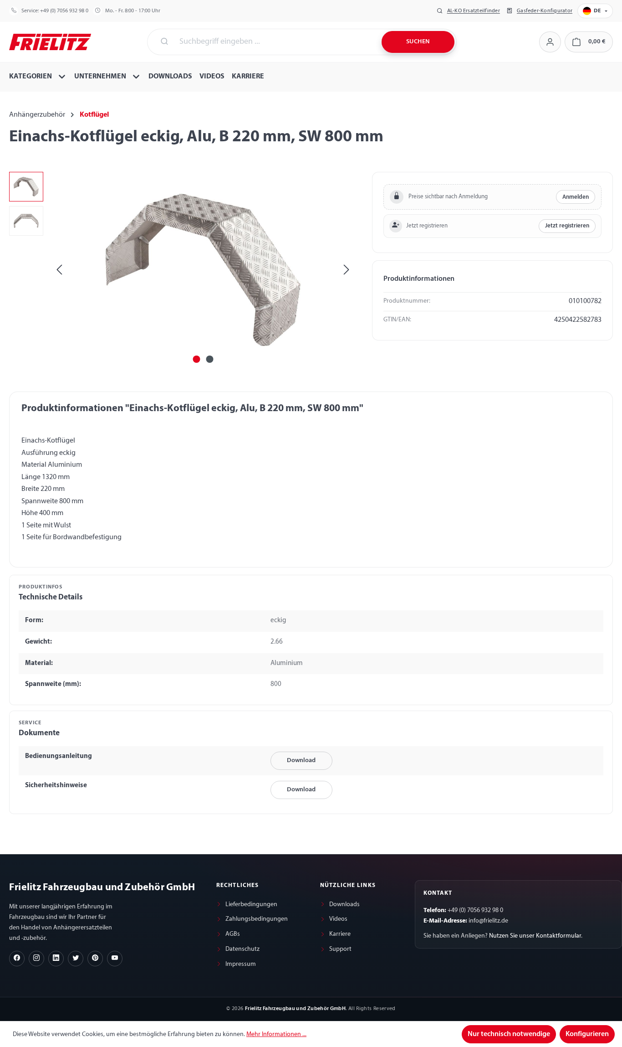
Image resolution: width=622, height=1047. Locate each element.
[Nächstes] (346, 269)
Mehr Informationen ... (276, 1034)
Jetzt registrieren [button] (567, 226)
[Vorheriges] (59, 269)
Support (340, 949)
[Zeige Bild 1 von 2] (196, 359)
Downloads (344, 904)
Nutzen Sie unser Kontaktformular (535, 936)
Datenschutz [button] (242, 949)
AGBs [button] (232, 934)
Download (301, 760)
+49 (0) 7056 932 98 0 (64, 11)
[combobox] (275, 42)
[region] (181, 270)
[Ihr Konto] (550, 41)
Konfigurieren (587, 1034)
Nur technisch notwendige (509, 1034)
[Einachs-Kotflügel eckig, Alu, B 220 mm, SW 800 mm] (203, 270)
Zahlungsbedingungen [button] (256, 919)
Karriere (340, 934)
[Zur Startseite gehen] (50, 41)
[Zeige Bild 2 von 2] (209, 359)
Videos (338, 919)
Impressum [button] (240, 964)
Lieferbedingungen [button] (251, 904)
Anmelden (575, 197)
